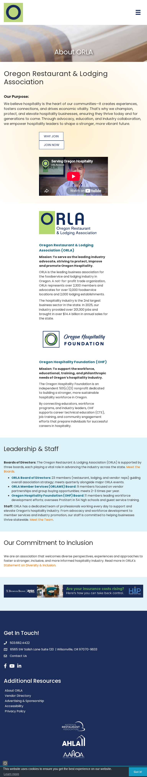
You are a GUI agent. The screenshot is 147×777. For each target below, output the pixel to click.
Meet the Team (41, 519)
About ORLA (14, 690)
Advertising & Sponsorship (24, 701)
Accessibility (14, 706)
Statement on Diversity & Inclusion (30, 565)
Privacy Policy (15, 711)
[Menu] (138, 12)
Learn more (11, 774)
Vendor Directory (18, 695)
